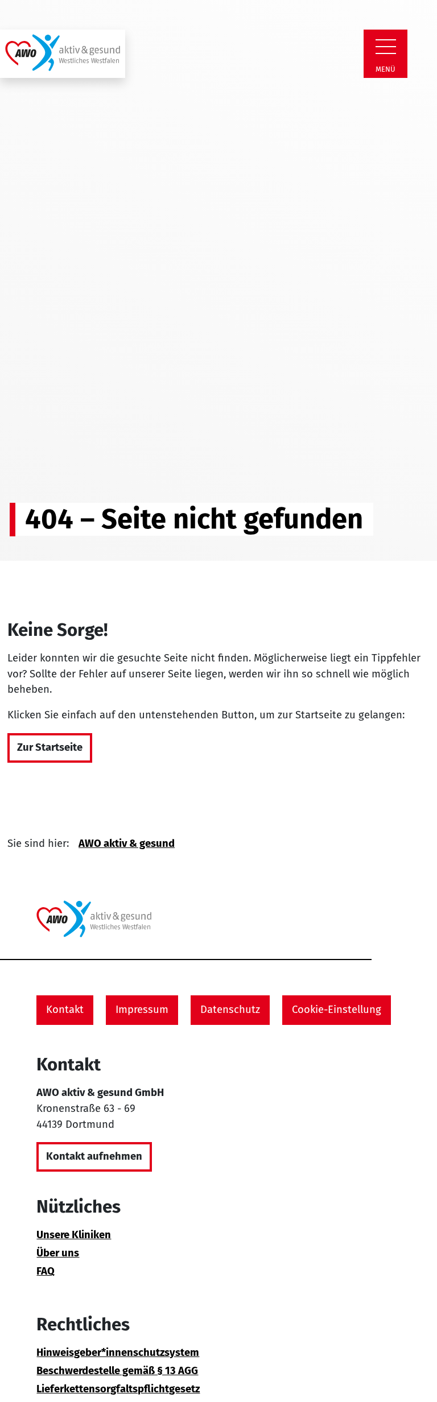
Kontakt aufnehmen (94, 1156)
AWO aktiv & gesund (127, 843)
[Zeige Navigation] (386, 47)
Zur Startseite (50, 747)
